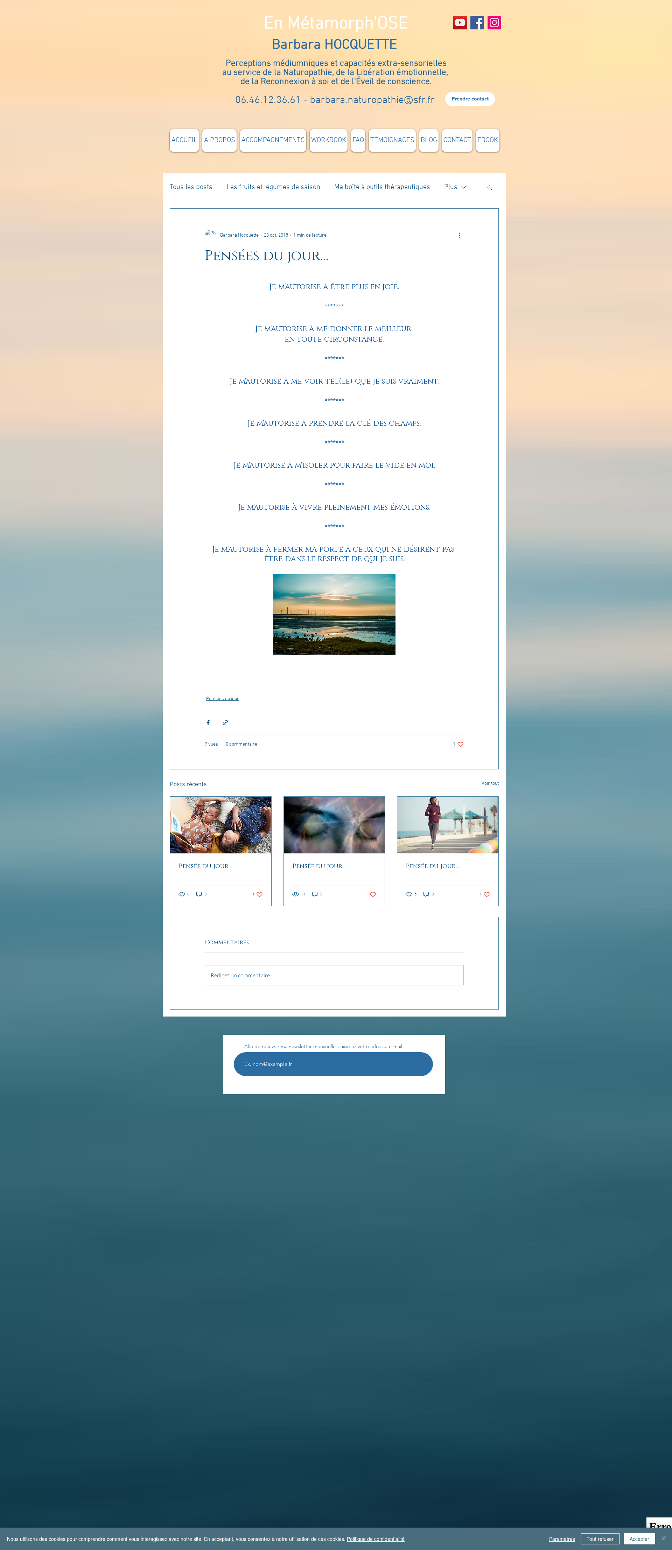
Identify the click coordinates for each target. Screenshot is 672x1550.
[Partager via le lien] (225, 722)
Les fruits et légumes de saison (273, 187)
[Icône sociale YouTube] (460, 22)
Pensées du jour (222, 699)
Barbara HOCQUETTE (336, 45)
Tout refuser (600, 1538)
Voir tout (490, 784)
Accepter (639, 1538)
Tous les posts (191, 187)
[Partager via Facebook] (208, 722)
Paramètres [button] (562, 1538)
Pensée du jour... (205, 866)
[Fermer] (663, 1538)
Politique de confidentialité (376, 1538)
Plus (450, 187)
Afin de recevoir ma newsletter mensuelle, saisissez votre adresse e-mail (323, 1046)
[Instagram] (494, 22)
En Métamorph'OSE (336, 24)
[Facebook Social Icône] (477, 22)
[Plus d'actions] (459, 235)
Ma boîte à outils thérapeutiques (382, 187)
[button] (489, 187)
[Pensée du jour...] (220, 825)
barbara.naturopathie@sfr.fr (372, 100)
